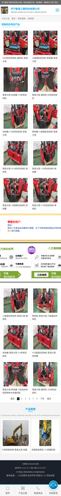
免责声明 (31, 475)
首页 (13, 19)
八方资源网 (22, 475)
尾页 (49, 399)
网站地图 (50, 475)
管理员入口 (41, 475)
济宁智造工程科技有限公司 (25, 472)
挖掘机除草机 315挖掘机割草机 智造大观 (20, 450)
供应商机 (22, 19)
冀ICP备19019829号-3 (38, 468)
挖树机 (31, 19)
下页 (42, 399)
